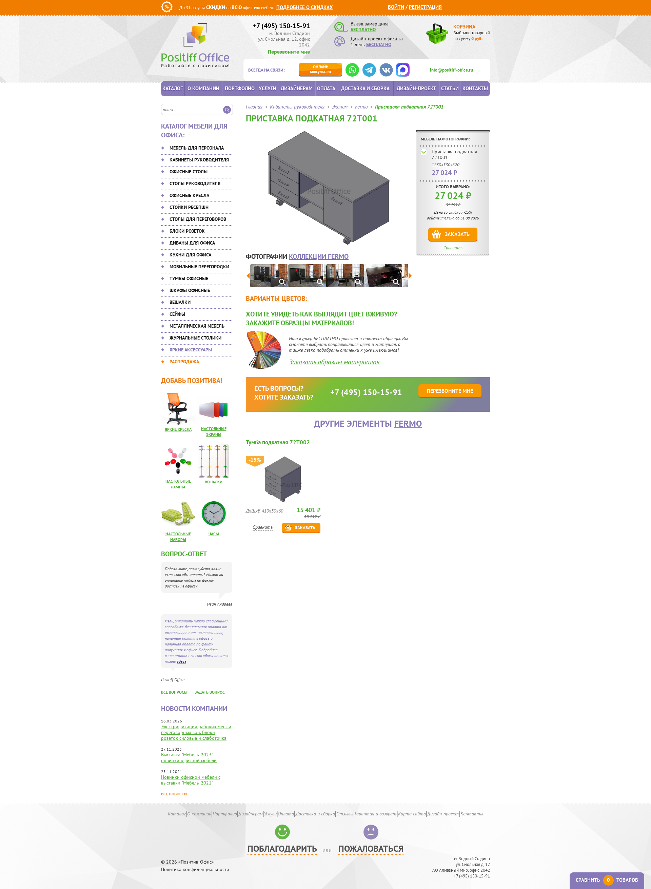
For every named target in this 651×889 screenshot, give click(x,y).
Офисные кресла (189, 195)
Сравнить (452, 248)
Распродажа (184, 362)
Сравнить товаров (607, 880)
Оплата (326, 88)
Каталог (172, 88)
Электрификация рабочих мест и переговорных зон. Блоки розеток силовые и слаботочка (196, 732)
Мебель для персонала (197, 148)
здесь (181, 661)
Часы (214, 533)
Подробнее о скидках (304, 7)
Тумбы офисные (189, 278)
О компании (203, 88)
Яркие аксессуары (191, 350)
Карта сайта (412, 814)
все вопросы (174, 692)
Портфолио (240, 88)
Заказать (457, 234)
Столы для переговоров (198, 219)
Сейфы (177, 314)
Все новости (174, 793)
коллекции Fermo (319, 256)
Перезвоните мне (289, 51)
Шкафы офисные (190, 290)
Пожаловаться (370, 848)
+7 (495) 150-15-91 (281, 25)
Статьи (450, 88)
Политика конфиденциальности (195, 869)
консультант (320, 69)
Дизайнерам (297, 88)
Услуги (267, 88)
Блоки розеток (187, 231)
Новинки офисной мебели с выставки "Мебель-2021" (190, 780)
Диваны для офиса (192, 243)
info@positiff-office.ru (451, 70)
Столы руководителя (195, 183)
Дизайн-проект (416, 88)
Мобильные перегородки (199, 267)
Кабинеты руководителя (199, 160)
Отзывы (344, 814)
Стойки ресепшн (189, 207)
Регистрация (425, 7)
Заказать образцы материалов (334, 361)
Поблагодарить (282, 848)
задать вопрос (210, 692)
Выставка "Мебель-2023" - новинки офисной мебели (189, 758)
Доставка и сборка (365, 88)
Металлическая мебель (197, 326)
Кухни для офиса (190, 255)
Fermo (408, 423)
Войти (396, 7)
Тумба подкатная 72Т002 (278, 442)
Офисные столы (189, 172)
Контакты (475, 88)
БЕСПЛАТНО (363, 29)
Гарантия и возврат (375, 814)
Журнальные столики (195, 338)
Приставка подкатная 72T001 (454, 154)
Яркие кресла (178, 429)
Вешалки (180, 302)
